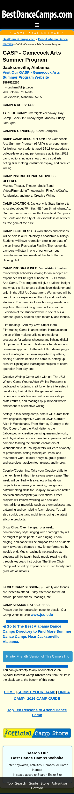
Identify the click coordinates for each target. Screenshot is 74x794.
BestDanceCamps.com (19, 39)
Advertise (59, 783)
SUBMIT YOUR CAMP (36, 692)
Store (46, 783)
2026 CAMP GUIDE (43, 698)
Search (22, 783)
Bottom (37, 788)
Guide (34, 783)
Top (11, 783)
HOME (9, 692)
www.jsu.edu (42, 614)
